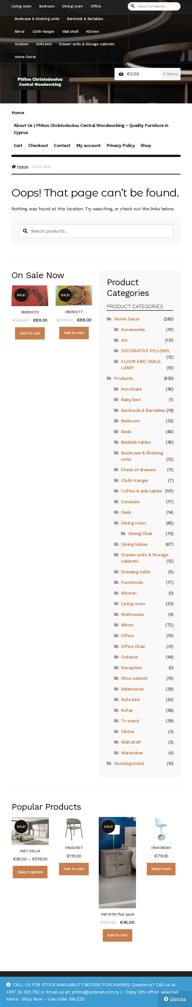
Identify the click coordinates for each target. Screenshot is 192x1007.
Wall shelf (70, 31)
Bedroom (47, 6)
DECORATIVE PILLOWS (145, 350)
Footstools (132, 582)
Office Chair (133, 646)
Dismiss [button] (178, 998)
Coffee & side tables (141, 490)
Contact (62, 145)
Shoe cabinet (134, 678)
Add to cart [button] (30, 333)
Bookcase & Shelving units (37, 19)
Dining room (72, 6)
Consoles (130, 501)
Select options (30, 872)
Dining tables (134, 544)
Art (124, 340)
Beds (126, 431)
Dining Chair (140, 533)
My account (88, 145)
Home (18, 112)
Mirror (20, 31)
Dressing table (135, 571)
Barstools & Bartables (85, 19)
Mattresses (132, 614)
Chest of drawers (138, 469)
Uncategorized (129, 763)
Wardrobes (132, 752)
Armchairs (131, 389)
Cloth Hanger (43, 31)
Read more (161, 869)
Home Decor (25, 57)
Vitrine (127, 731)
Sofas (127, 710)
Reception (131, 667)
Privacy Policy (120, 145)
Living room (22, 6)
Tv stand (130, 720)
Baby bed (130, 399)
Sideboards (132, 689)
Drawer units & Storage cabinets (86, 44)
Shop (145, 145)
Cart (18, 145)
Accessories (133, 329)
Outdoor (22, 44)
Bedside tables (135, 442)
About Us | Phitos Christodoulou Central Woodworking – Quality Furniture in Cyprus (91, 129)
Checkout (38, 145)
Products (123, 378)
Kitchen (92, 31)
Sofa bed (43, 44)
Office (96, 6)
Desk (126, 512)
